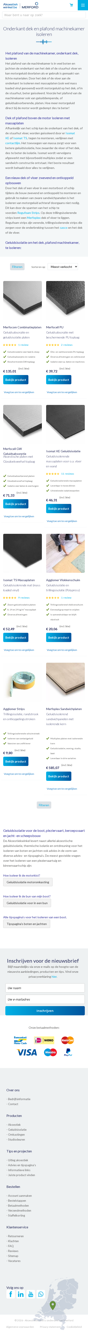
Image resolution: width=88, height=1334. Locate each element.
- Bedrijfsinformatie (18, 1099)
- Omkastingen (15, 1134)
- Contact (12, 1104)
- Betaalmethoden (17, 1205)
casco (64, 227)
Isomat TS (20, 138)
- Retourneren (15, 1236)
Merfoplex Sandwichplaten (64, 709)
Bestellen (13, 1186)
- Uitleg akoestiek (17, 1160)
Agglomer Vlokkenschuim (63, 580)
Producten (14, 1115)
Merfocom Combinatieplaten (22, 327)
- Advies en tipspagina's (21, 1165)
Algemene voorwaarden (20, 1326)
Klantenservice (17, 1227)
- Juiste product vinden (20, 1175)
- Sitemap (12, 1256)
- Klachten (12, 1241)
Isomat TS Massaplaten (19, 580)
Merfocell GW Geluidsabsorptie (14, 451)
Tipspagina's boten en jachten (27, 924)
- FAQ (10, 1246)
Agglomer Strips (14, 709)
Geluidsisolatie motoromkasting (28, 882)
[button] (7, 392)
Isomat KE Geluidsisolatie (63, 451)
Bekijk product (15, 379)
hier (54, 976)
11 (67, 473)
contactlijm (12, 143)
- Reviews (12, 1251)
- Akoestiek (13, 1124)
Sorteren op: (38, 267)
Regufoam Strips (28, 213)
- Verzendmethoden (18, 1210)
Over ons (13, 1090)
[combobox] (44, 14)
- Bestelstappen (16, 1200)
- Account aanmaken (19, 1195)
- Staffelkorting (15, 1215)
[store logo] (20, 5)
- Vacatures (13, 1261)
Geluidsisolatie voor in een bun (27, 903)
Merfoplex (34, 217)
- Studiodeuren (15, 1139)
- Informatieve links (18, 1170)
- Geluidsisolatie (16, 1129)
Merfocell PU (54, 327)
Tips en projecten (19, 1151)
